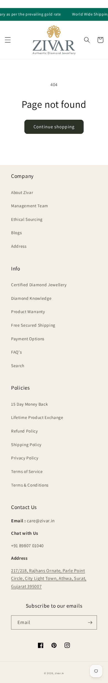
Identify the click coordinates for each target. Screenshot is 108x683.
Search (17, 365)
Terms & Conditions (29, 485)
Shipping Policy (26, 444)
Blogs (16, 232)
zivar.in (59, 673)
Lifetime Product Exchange (37, 417)
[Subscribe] (90, 622)
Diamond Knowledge (31, 298)
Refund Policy (24, 431)
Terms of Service (27, 471)
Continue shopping (54, 127)
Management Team (29, 205)
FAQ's (16, 352)
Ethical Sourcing (27, 219)
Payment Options (27, 338)
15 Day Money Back (29, 404)
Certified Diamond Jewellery (39, 284)
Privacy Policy (24, 458)
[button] (7, 40)
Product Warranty (28, 311)
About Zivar (22, 192)
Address (19, 246)
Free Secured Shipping (33, 325)
